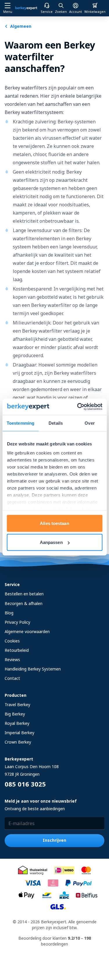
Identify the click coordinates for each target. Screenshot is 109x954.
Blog (9, 613)
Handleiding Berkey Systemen (33, 669)
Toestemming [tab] (20, 422)
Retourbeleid (17, 650)
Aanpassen (51, 542)
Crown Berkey (18, 742)
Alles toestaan (54, 523)
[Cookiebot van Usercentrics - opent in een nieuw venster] (77, 407)
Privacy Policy (17, 622)
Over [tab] (89, 422)
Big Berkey (15, 714)
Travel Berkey (17, 704)
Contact (12, 678)
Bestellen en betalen (24, 594)
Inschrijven (54, 840)
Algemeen (20, 26)
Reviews (12, 659)
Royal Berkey (17, 723)
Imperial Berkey (19, 732)
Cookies (12, 641)
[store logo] (26, 8)
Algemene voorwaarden (27, 631)
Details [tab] (56, 422)
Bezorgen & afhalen (23, 603)
